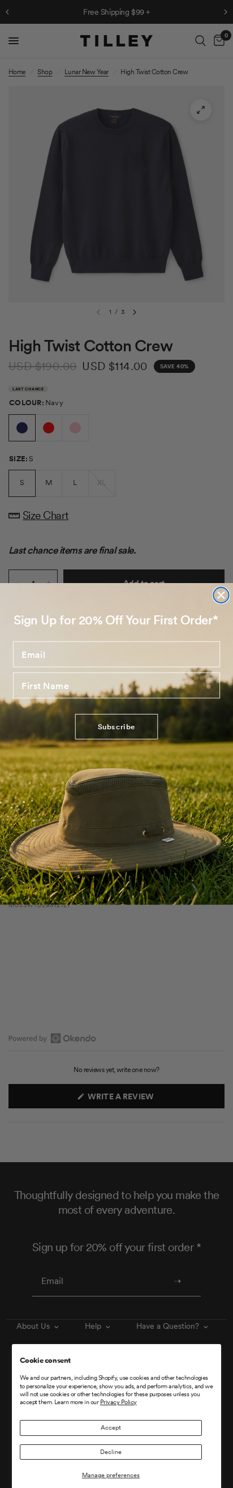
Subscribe (117, 726)
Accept (111, 1427)
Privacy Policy (118, 1402)
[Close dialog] (220, 595)
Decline (111, 1452)
